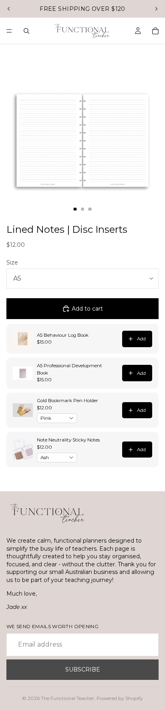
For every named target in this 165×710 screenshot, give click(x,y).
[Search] (26, 31)
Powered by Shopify (120, 698)
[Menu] (9, 31)
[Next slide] (156, 9)
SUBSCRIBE (82, 669)
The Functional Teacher (67, 698)
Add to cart (87, 308)
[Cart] (155, 31)
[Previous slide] (9, 9)
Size (12, 262)
